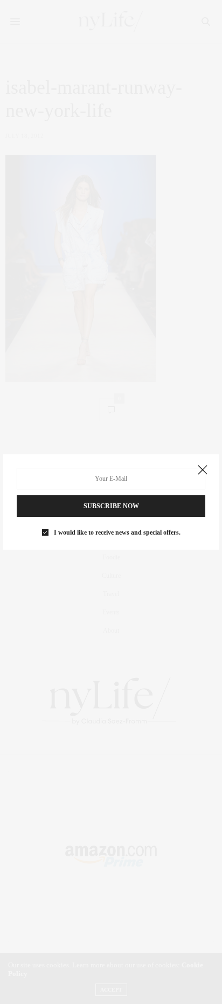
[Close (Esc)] (202, 470)
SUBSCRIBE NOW (111, 506)
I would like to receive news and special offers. (117, 532)
